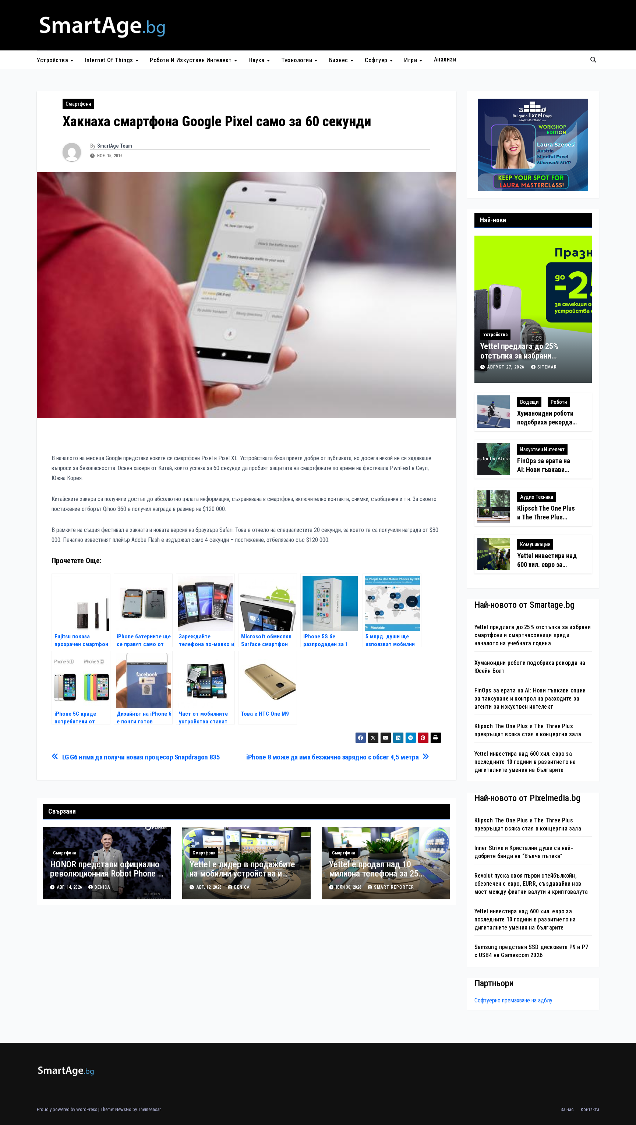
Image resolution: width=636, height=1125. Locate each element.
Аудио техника (536, 497)
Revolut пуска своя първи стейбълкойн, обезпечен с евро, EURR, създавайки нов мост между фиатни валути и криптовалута (531, 883)
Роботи (559, 402)
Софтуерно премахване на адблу (513, 1000)
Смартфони (78, 104)
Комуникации (535, 544)
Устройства (53, 60)
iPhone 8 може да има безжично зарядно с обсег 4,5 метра (332, 757)
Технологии (297, 60)
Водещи (529, 402)
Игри (411, 60)
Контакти (590, 1109)
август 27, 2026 (506, 367)
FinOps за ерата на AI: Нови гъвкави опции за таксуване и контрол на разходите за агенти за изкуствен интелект (530, 698)
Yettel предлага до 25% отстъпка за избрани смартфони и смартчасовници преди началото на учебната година (532, 635)
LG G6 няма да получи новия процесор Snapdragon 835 (141, 757)
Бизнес (339, 60)
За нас (567, 1109)
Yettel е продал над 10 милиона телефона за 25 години (373, 873)
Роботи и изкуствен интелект (191, 60)
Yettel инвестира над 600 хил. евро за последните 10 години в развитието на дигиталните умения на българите (525, 761)
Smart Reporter (394, 887)
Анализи (445, 59)
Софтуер (377, 60)
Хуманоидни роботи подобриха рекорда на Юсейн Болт (545, 421)
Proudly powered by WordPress (67, 1109)
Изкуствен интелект (542, 449)
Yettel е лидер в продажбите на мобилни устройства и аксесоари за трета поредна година (242, 878)
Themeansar (149, 1109)
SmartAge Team (114, 146)
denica (102, 887)
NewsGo (123, 1109)
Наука (257, 60)
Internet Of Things (110, 60)
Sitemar (547, 367)
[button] (593, 59)
